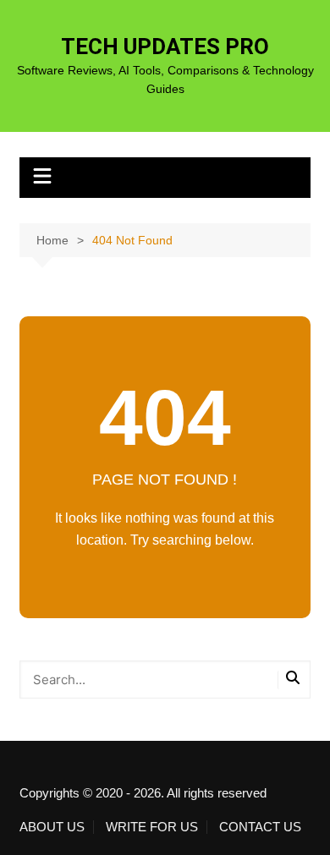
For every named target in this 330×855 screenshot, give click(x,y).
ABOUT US (52, 827)
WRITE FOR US (152, 827)
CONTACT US (260, 827)
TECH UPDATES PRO (165, 46)
